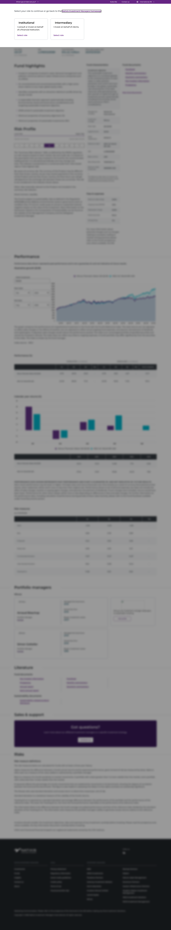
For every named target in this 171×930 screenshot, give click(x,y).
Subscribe (113, 2)
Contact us (125, 2)
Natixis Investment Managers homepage (81, 11)
